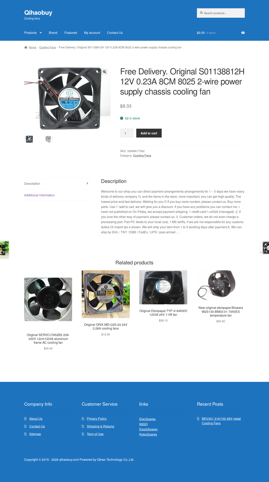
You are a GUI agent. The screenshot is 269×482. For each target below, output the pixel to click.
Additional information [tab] (39, 195)
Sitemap (35, 434)
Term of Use (95, 434)
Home (32, 47)
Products (30, 32)
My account (92, 32)
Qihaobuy (38, 12)
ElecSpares (147, 419)
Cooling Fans (47, 47)
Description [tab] (32, 183)
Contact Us (115, 32)
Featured (70, 32)
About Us (35, 418)
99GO (143, 424)
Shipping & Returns (100, 426)
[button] (104, 72)
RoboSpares (148, 434)
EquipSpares (148, 429)
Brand (53, 32)
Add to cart (149, 133)
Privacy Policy (97, 418)
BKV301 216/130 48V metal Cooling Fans (221, 420)
